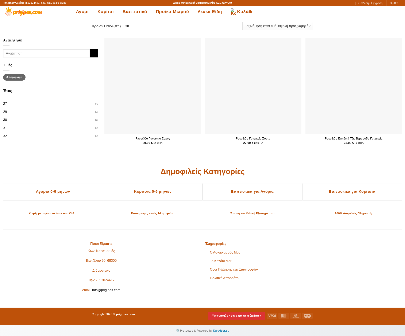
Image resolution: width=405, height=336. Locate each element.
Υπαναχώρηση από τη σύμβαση (236, 315)
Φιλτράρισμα (14, 77)
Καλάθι (244, 11)
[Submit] (94, 53)
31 (5, 128)
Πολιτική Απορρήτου (225, 278)
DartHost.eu (221, 330)
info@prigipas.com (106, 290)
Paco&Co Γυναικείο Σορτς (152, 138)
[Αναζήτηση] (348, 3)
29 (5, 112)
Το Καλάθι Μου (221, 261)
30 (5, 120)
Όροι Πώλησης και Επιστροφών (234, 269)
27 (5, 103)
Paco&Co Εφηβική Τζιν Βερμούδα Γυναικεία (353, 138)
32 (5, 136)
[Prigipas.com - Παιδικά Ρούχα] (36, 11)
